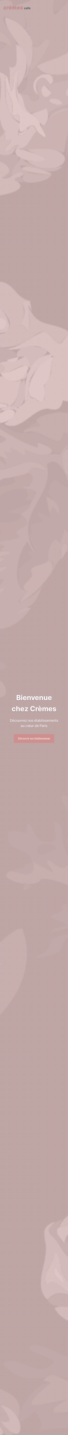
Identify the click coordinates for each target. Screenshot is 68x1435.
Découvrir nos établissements (34, 738)
